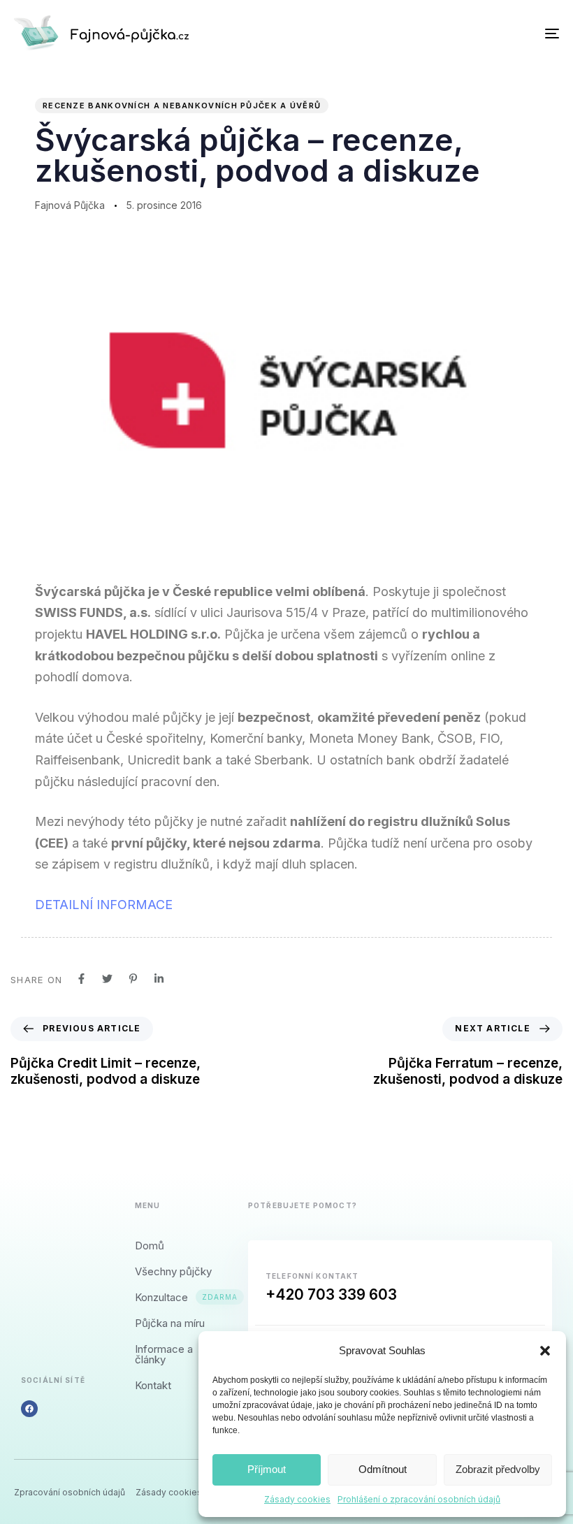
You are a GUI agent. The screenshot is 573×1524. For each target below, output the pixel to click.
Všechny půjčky (173, 1271)
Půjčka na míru (170, 1323)
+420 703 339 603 (331, 1294)
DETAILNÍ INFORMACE (104, 904)
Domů (149, 1245)
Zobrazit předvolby (498, 1469)
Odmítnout (382, 1469)
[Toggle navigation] (468, 33)
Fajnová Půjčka (70, 205)
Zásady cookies (297, 1499)
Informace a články (164, 1354)
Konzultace (177, 1297)
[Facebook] (29, 1408)
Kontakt (153, 1385)
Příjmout (266, 1469)
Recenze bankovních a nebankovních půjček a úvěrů (182, 105)
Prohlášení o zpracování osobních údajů (419, 1499)
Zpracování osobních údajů (69, 1492)
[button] (545, 1351)
